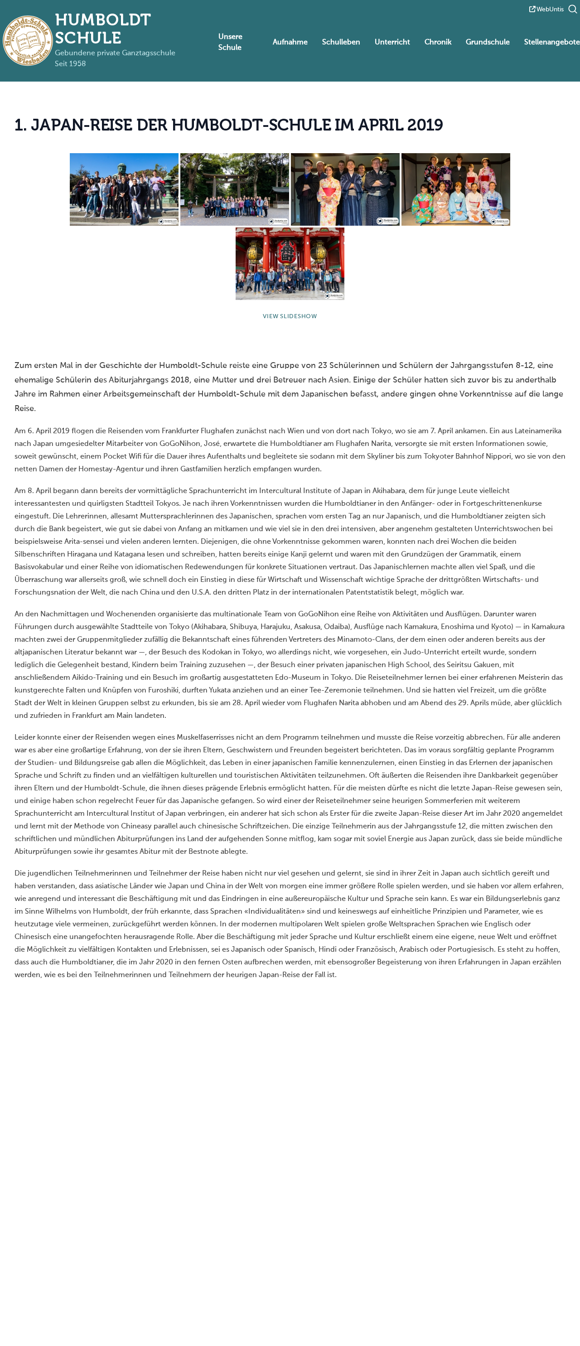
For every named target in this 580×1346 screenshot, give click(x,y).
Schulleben (341, 42)
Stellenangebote (552, 42)
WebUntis (550, 9)
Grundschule (488, 42)
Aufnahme (290, 42)
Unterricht (392, 42)
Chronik (438, 42)
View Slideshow (290, 317)
